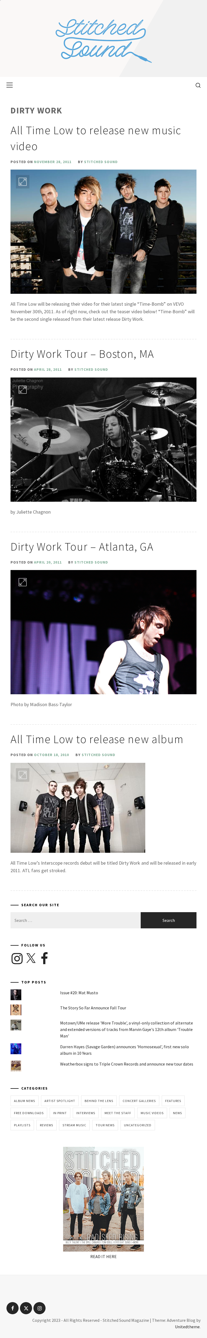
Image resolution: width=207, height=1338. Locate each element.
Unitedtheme (187, 1326)
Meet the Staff (118, 1113)
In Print (60, 1113)
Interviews (85, 1113)
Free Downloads (29, 1113)
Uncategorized (137, 1125)
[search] (196, 85)
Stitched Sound (101, 161)
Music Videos (152, 1113)
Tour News (105, 1125)
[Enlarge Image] (22, 181)
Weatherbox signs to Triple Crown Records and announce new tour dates (126, 1064)
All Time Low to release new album (97, 739)
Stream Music (74, 1125)
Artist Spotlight (59, 1101)
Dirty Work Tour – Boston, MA (82, 354)
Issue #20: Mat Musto (79, 992)
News (177, 1113)
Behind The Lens (99, 1101)
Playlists (22, 1125)
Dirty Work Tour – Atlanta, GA (82, 547)
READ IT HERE (103, 1256)
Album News (24, 1101)
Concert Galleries (139, 1101)
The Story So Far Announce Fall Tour (93, 1007)
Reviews (46, 1125)
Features (173, 1101)
